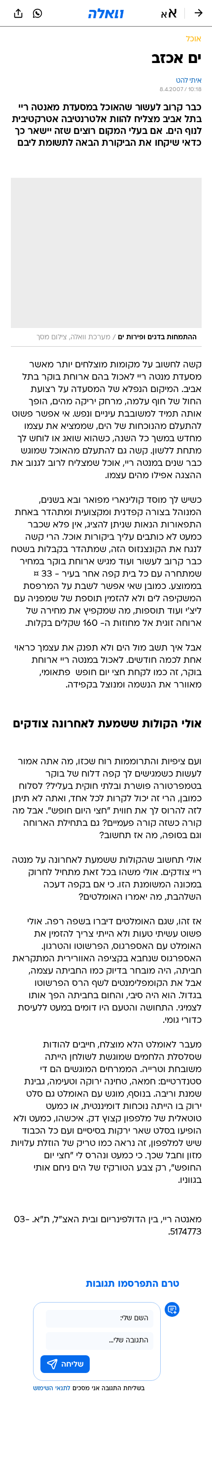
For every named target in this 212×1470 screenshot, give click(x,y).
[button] (169, 13)
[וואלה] (106, 13)
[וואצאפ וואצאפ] (37, 13)
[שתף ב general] (18, 13)
